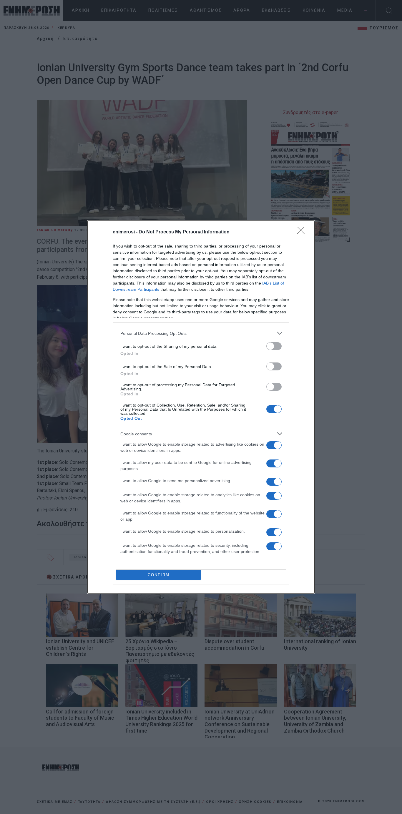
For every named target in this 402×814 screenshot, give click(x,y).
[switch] (274, 346)
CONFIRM (159, 575)
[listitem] (201, 333)
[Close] (302, 232)
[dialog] (201, 407)
